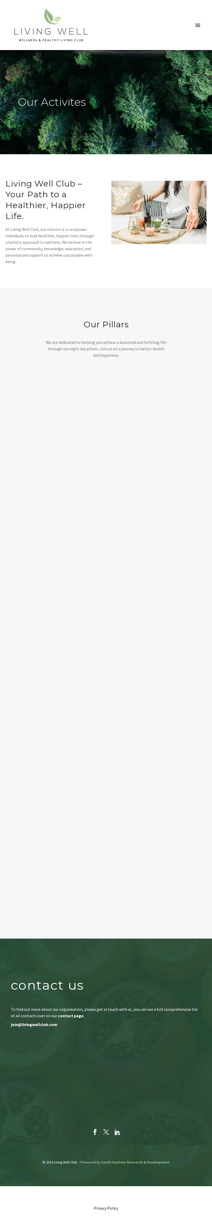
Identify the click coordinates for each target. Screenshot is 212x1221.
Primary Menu (197, 25)
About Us (125, 44)
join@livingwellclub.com (34, 1024)
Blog (186, 44)
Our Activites (158, 44)
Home (100, 44)
